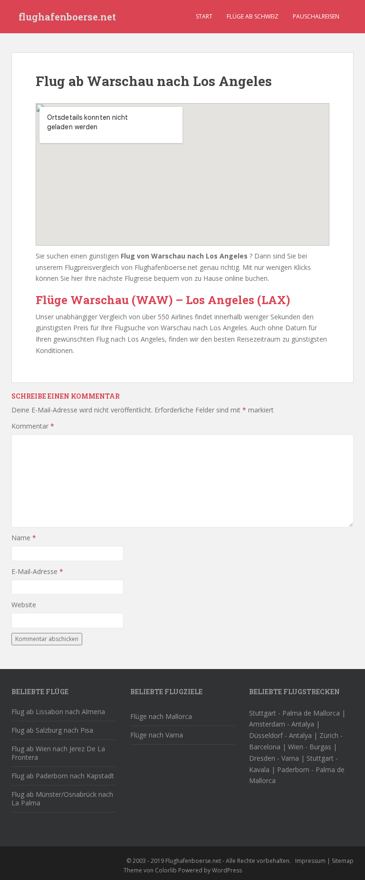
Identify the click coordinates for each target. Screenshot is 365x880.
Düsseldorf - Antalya (280, 735)
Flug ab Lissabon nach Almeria (58, 711)
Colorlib (166, 870)
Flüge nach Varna (156, 734)
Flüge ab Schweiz (253, 16)
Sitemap (343, 861)
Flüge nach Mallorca (161, 716)
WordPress (227, 870)
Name (23, 537)
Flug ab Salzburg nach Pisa (52, 730)
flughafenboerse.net (67, 16)
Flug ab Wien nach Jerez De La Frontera (58, 753)
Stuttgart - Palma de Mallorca (294, 712)
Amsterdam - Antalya (281, 723)
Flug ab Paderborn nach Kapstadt (62, 775)
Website (23, 604)
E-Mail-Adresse (37, 571)
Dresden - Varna (274, 758)
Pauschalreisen (316, 16)
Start (204, 16)
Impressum (310, 861)
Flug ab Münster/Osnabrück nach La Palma (62, 798)
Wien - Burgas (309, 746)
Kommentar (32, 425)
